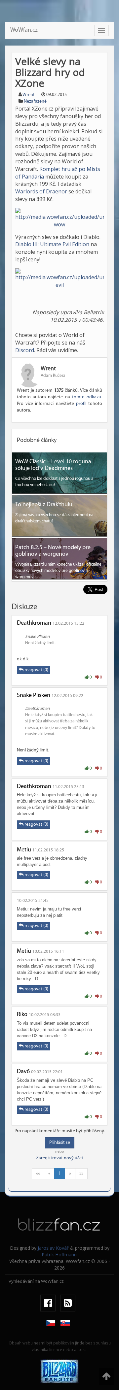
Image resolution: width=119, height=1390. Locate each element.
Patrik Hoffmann (59, 1254)
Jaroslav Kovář (53, 1248)
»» (81, 1173)
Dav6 (23, 1072)
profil (81, 403)
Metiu (24, 850)
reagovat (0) (35, 670)
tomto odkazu (86, 397)
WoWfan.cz (24, 30)
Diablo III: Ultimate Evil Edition (52, 244)
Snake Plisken (33, 696)
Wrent (28, 94)
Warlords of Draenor (41, 191)
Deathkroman (34, 623)
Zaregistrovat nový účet (59, 1158)
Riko (22, 1015)
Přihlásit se (59, 1142)
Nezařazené (35, 101)
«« (38, 1173)
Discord (24, 350)
